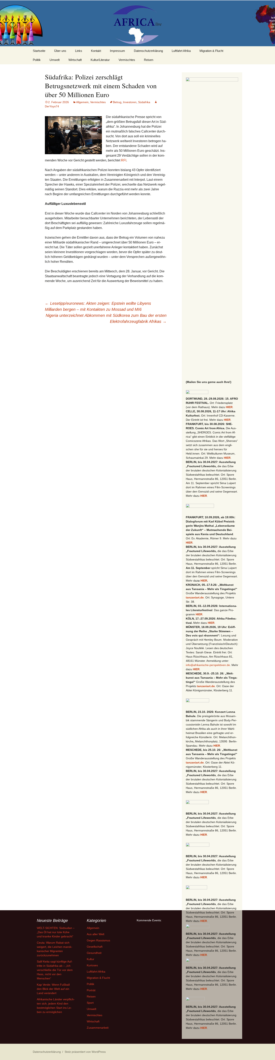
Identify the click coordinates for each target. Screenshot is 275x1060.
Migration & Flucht (211, 50)
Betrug (117, 102)
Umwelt (55, 60)
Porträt (91, 990)
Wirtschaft (75, 60)
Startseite (39, 50)
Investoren (129, 102)
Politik (37, 60)
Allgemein (82, 102)
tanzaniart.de (195, 597)
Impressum (117, 50)
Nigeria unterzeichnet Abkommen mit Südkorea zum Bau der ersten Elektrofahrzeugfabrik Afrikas (106, 318)
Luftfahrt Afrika (181, 50)
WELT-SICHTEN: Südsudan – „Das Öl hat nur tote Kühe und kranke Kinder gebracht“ (55, 932)
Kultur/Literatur (100, 60)
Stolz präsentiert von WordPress (85, 1051)
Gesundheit (94, 952)
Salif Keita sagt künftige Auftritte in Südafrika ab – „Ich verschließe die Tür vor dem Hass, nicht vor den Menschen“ (55, 970)
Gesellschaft (94, 946)
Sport (90, 1002)
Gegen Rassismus (98, 940)
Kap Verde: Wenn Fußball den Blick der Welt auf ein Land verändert (53, 989)
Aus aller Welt (95, 934)
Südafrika (144, 102)
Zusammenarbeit (98, 1027)
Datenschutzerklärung (148, 50)
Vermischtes (127, 60)
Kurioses (92, 965)
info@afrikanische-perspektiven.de (208, 665)
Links (78, 50)
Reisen (148, 60)
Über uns (60, 50)
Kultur (90, 959)
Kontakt (96, 50)
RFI (123, 160)
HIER (229, 407)
